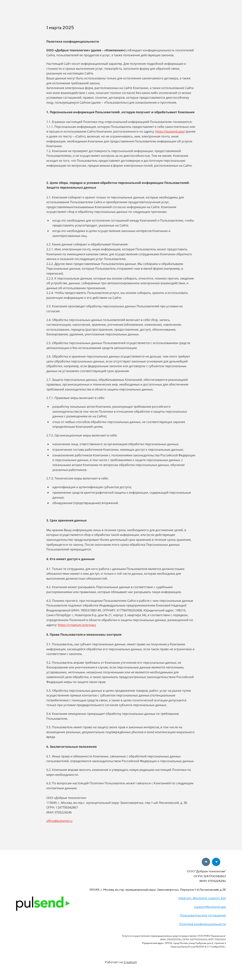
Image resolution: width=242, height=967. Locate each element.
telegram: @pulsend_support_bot (202, 898)
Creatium (130, 962)
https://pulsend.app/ (170, 131)
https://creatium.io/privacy (77, 625)
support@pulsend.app (210, 907)
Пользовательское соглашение (203, 915)
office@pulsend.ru (59, 821)
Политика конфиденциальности (202, 924)
